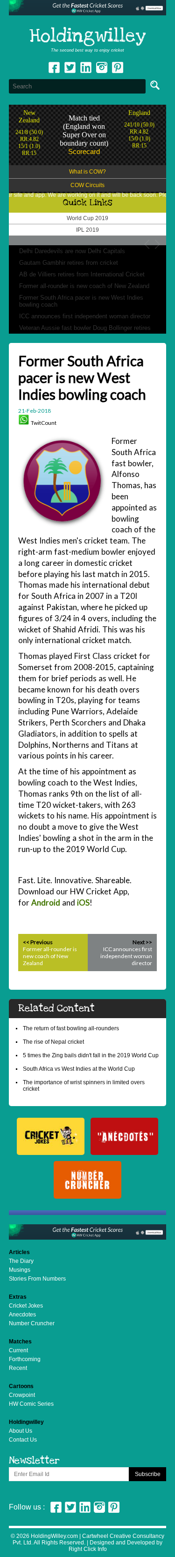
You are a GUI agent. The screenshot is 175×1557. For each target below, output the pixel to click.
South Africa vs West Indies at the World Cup (79, 1069)
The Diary (21, 1261)
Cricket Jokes (26, 1305)
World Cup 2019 (87, 218)
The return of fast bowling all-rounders (71, 1028)
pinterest (117, 67)
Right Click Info (88, 1549)
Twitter (70, 67)
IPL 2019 (87, 230)
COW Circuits (87, 185)
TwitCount (43, 422)
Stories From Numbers (37, 1278)
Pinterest (113, 1507)
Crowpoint (22, 1395)
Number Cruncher (32, 1323)
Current (18, 1350)
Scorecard (84, 151)
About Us (20, 1431)
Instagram (101, 67)
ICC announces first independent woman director (84, 316)
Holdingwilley (87, 36)
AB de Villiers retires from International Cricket (82, 274)
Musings (19, 1270)
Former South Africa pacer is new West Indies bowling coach (81, 301)
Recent (18, 1368)
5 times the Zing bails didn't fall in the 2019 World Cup (91, 1055)
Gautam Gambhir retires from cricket (68, 262)
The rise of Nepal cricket (53, 1042)
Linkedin (85, 67)
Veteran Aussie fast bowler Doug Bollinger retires (85, 327)
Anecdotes (22, 1314)
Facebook (54, 67)
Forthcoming (25, 1359)
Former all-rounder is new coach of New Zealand (84, 285)
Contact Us (23, 1439)
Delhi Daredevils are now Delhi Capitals (72, 251)
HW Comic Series (31, 1404)
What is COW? (87, 171)
